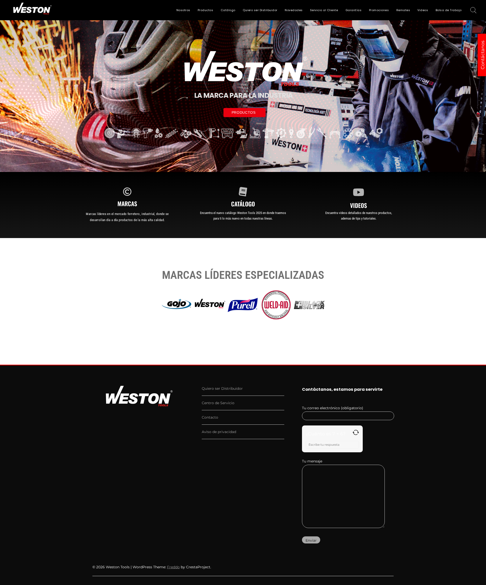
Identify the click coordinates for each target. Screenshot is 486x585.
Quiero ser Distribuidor (260, 10)
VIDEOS (358, 205)
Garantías (354, 10)
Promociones (379, 10)
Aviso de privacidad (219, 432)
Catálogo (228, 10)
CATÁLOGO (243, 204)
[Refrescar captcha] (356, 432)
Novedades (294, 10)
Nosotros (183, 10)
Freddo (173, 567)
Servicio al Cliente (324, 10)
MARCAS (127, 203)
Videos (422, 10)
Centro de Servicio (218, 403)
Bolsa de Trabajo (449, 10)
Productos (205, 10)
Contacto (210, 417)
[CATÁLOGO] (243, 191)
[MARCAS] (127, 191)
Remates (403, 10)
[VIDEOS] (359, 192)
